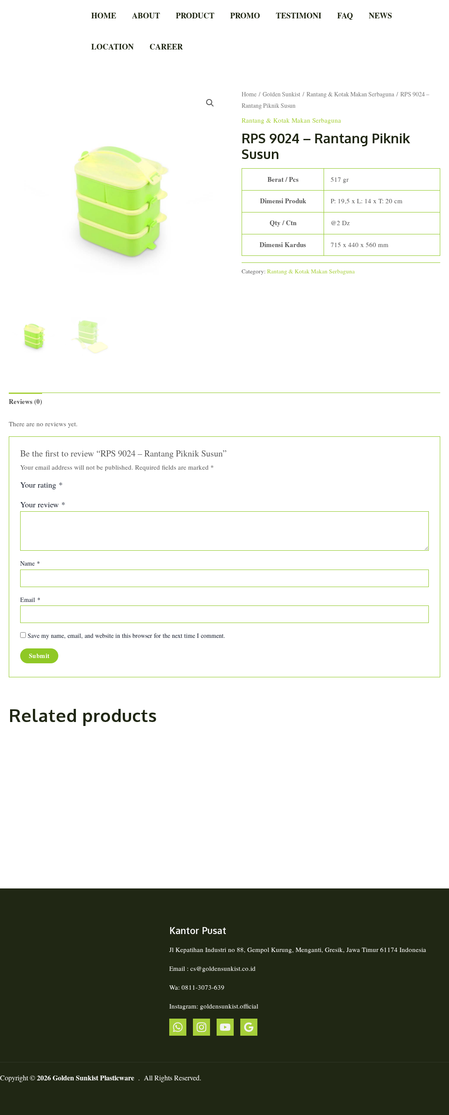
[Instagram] (201, 1027)
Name (30, 563)
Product (195, 15)
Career (166, 46)
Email (30, 599)
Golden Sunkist (281, 94)
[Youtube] (225, 1027)
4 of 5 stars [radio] (99, 488)
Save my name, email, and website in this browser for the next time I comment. (126, 635)
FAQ (345, 15)
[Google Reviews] (248, 1027)
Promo (245, 15)
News (380, 15)
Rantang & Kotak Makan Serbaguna (350, 94)
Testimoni (298, 15)
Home (103, 15)
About (146, 15)
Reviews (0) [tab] (25, 401)
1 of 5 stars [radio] (71, 488)
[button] (210, 103)
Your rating (41, 485)
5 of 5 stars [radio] (109, 488)
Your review (42, 504)
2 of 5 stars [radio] (80, 488)
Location (112, 46)
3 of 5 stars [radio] (90, 488)
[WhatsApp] (177, 1027)
